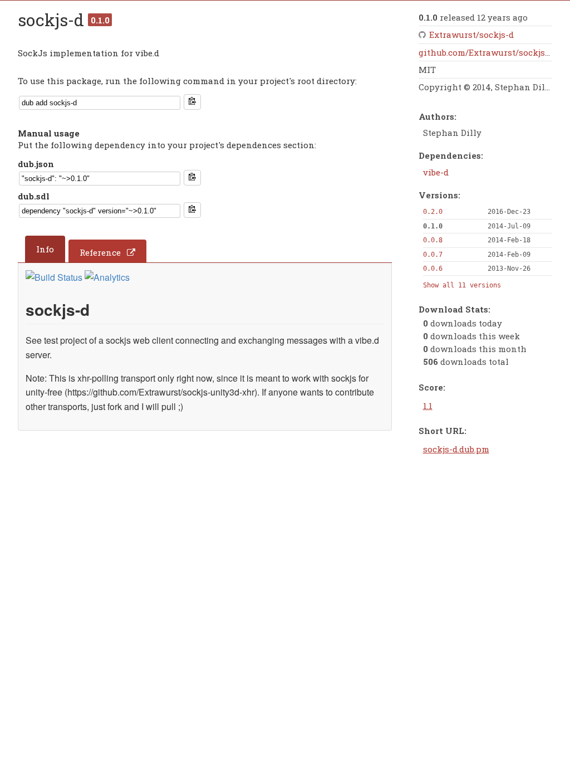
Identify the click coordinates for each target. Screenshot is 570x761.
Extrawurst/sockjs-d (471, 34)
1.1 (428, 405)
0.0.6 (433, 268)
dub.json (36, 163)
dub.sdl (34, 196)
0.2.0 (433, 212)
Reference (100, 252)
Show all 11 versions (462, 285)
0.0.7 (433, 254)
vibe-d (436, 172)
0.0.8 (433, 240)
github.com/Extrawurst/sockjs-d (486, 52)
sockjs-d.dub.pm (456, 449)
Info (45, 249)
